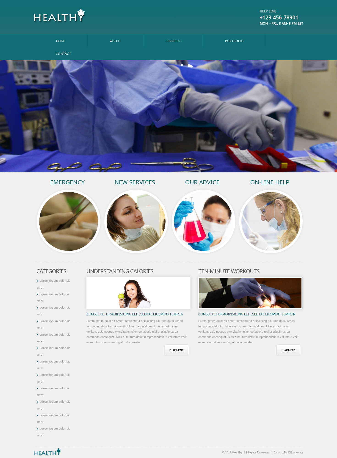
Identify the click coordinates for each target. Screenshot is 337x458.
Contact (63, 53)
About (115, 41)
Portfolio (234, 41)
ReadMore (177, 350)
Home (61, 41)
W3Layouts (295, 452)
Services (173, 41)
